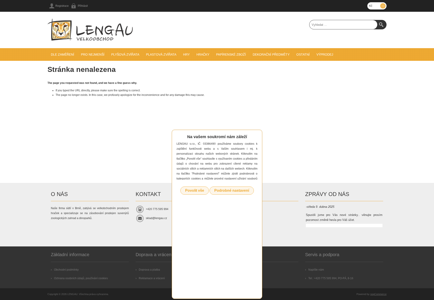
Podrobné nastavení (231, 190)
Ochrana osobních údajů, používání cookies (81, 278)
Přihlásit (83, 5)
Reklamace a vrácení (152, 278)
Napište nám (316, 269)
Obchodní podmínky (66, 269)
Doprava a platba (149, 269)
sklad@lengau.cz (156, 218)
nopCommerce (378, 294)
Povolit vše (194, 190)
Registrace (62, 5)
